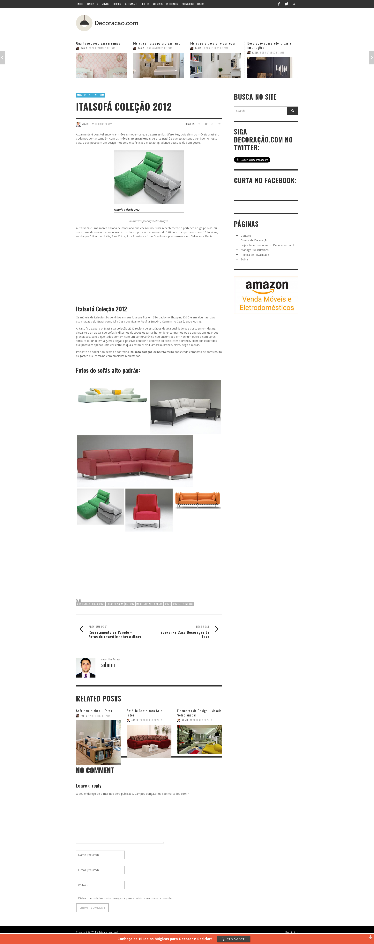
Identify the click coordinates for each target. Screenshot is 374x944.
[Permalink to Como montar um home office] (272, 65)
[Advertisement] (225, 22)
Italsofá (129, 604)
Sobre (244, 259)
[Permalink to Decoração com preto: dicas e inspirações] (215, 67)
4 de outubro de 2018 (215, 52)
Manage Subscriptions (255, 250)
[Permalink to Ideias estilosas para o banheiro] (101, 65)
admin (134, 720)
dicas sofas (98, 604)
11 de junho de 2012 (201, 720)
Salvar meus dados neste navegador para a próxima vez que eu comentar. (126, 898)
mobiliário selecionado (149, 604)
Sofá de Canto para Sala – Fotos (146, 712)
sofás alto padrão (183, 604)
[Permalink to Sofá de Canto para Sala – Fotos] (149, 735)
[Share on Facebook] (199, 124)
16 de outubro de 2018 (158, 48)
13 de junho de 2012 (102, 124)
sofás (168, 604)
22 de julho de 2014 (99, 715)
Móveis (82, 95)
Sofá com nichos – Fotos (94, 710)
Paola (84, 48)
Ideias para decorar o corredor (156, 43)
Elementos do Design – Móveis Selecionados (199, 712)
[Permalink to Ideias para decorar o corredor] (158, 65)
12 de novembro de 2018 (102, 48)
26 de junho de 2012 (150, 720)
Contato (246, 235)
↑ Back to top (291, 932)
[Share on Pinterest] (219, 124)
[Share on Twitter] (206, 124)
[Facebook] (278, 4)
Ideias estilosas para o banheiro (99, 43)
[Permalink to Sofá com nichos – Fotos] (98, 733)
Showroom (96, 95)
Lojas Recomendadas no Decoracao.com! (267, 245)
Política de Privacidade (255, 255)
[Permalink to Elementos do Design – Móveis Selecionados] (199, 735)
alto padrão (83, 604)
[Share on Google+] (212, 124)
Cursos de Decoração (254, 240)
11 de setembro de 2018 (273, 48)
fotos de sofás (115, 604)
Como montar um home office (269, 43)
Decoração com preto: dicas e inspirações (212, 45)
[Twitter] (286, 4)
